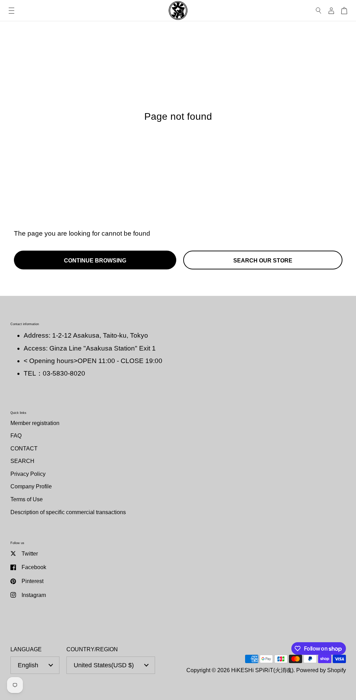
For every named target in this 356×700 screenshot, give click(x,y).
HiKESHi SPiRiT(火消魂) (262, 670)
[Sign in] (331, 10)
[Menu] (11, 11)
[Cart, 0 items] (344, 10)
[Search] (319, 10)
